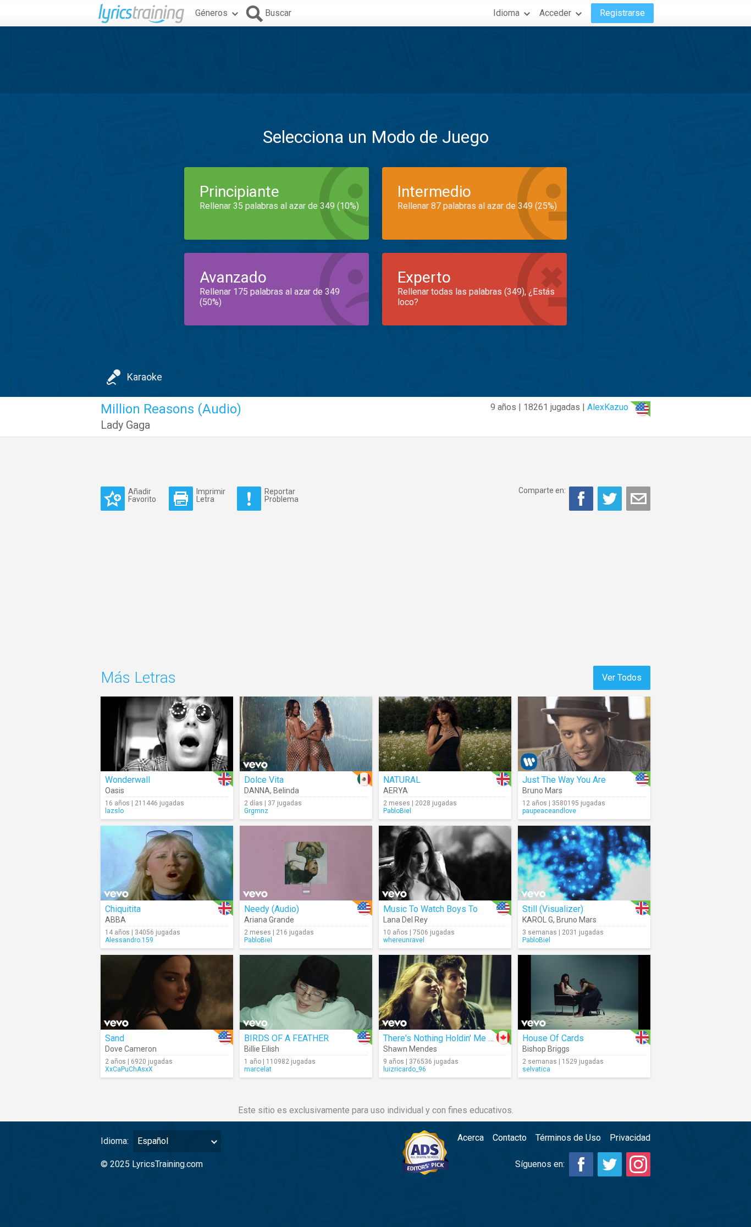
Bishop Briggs (546, 1048)
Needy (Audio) (271, 909)
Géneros (211, 13)
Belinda (286, 790)
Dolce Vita (264, 780)
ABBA (115, 919)
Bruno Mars (542, 790)
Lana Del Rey (405, 919)
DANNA (257, 790)
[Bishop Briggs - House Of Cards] (584, 992)
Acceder (555, 13)
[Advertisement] (375, 60)
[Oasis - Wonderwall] (167, 734)
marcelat (258, 1069)
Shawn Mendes (410, 1048)
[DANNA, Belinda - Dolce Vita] (306, 734)
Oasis (114, 790)
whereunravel (403, 940)
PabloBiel (397, 811)
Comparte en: (542, 490)
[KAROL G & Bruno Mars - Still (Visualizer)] (584, 863)
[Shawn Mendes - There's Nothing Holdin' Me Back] (445, 992)
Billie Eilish (261, 1048)
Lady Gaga (125, 425)
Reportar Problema (281, 495)
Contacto (510, 1137)
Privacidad (630, 1137)
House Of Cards (553, 1038)
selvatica (536, 1069)
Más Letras (138, 677)
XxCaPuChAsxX (129, 1069)
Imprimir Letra (210, 495)
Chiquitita (123, 909)
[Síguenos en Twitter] (610, 1164)
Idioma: (115, 1141)
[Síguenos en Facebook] (581, 1164)
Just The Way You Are (564, 780)
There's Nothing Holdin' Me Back (445, 1038)
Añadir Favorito (142, 495)
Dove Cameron (131, 1048)
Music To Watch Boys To (430, 909)
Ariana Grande (269, 919)
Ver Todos (622, 677)
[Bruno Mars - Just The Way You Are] (584, 734)
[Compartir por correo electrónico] (638, 499)
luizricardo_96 (404, 1069)
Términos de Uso (568, 1137)
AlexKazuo (607, 407)
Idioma (506, 13)
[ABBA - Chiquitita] (167, 863)
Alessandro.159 (129, 940)
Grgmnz (256, 811)
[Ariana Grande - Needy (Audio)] (306, 863)
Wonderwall (127, 780)
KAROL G (537, 919)
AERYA (395, 790)
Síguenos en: (540, 1164)
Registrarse (622, 13)
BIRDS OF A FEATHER (286, 1038)
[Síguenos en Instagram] (638, 1164)
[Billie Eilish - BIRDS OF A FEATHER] (306, 992)
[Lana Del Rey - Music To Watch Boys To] (445, 863)
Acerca (470, 1137)
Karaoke (144, 377)
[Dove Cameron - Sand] (167, 992)
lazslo (114, 811)
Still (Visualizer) (552, 909)
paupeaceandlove (549, 811)
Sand (114, 1038)
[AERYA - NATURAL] (445, 734)
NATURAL (402, 780)
